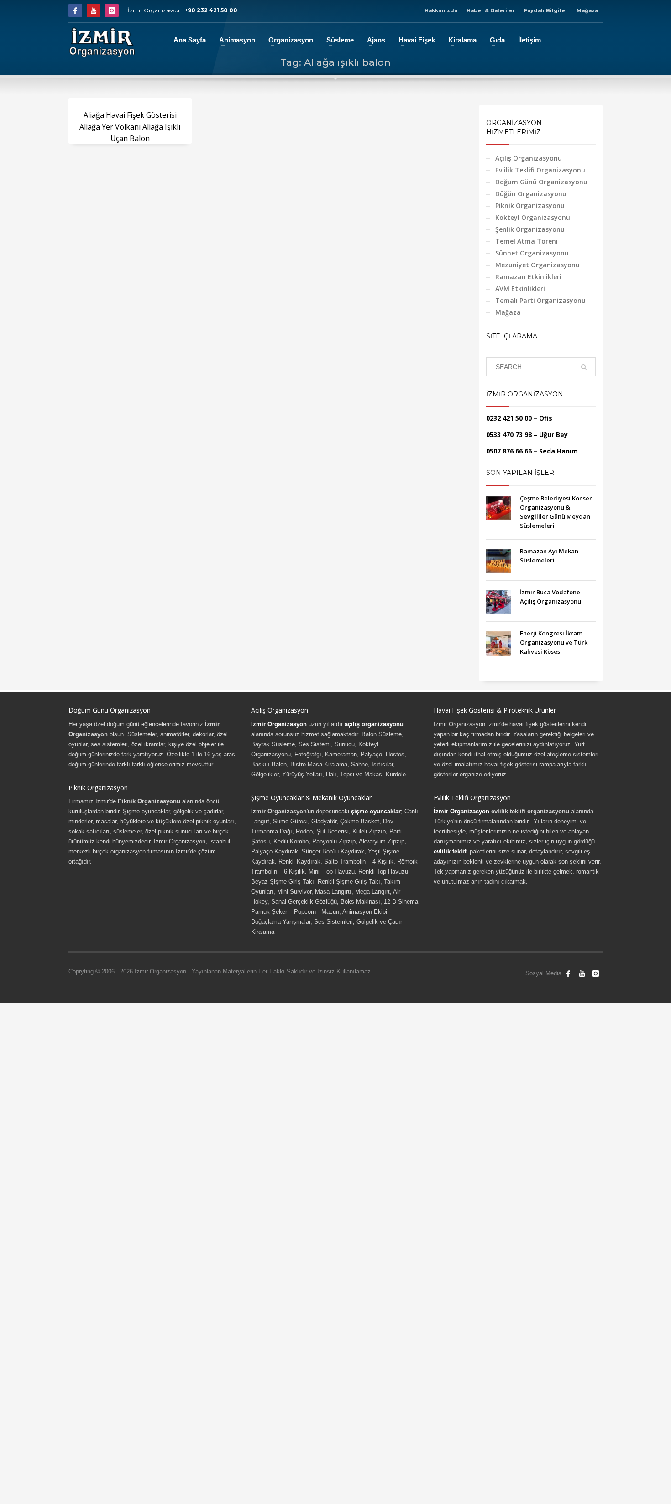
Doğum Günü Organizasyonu (541, 181)
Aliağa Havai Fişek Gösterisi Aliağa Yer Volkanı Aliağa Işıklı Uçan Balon (129, 126)
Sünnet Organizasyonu (532, 253)
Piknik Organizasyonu (530, 205)
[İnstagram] (112, 10)
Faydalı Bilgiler (545, 10)
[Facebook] (75, 10)
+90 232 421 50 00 (210, 10)
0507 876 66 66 (509, 451)
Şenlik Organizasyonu (530, 229)
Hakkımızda (441, 10)
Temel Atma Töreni (526, 241)
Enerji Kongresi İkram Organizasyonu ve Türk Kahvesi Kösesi (553, 642)
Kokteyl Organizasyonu (532, 217)
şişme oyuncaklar (376, 811)
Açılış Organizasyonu (528, 158)
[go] (584, 367)
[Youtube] (93, 10)
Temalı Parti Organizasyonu (540, 300)
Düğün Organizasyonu (530, 193)
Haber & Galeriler (491, 10)
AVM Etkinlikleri (520, 288)
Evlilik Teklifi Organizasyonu (540, 170)
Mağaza (587, 10)
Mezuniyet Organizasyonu (537, 264)
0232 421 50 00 (509, 418)
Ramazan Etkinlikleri (528, 276)
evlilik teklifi (451, 851)
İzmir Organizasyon (279, 724)
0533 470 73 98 (509, 434)
